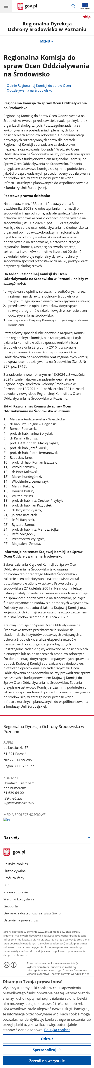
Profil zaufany (13, 878)
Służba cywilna (14, 871)
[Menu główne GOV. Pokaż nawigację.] (6, 6)
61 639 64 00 (13, 792)
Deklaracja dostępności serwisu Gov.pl (32, 913)
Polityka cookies (15, 864)
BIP (6, 885)
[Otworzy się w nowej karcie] (6, 821)
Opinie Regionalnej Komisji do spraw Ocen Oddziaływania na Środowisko (39, 87)
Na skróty (11, 837)
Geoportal (11, 906)
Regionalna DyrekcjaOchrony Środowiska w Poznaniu (47, 26)
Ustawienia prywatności (21, 920)
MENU (45, 41)
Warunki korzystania (18, 899)
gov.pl (18, 852)
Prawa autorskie (15, 892)
